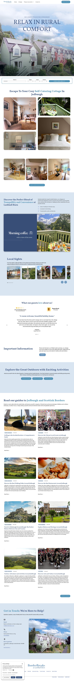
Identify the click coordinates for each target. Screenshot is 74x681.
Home (15, 2)
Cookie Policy (67, 676)
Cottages (20, 2)
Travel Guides (42, 671)
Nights (30, 79)
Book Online (54, 671)
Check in (14, 79)
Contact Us (37, 2)
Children (44, 79)
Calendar (29, 671)
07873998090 (6, 635)
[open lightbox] (20, 113)
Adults (37, 79)
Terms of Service (61, 676)
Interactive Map (35, 671)
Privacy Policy (54, 676)
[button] (29, 2)
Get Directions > (7, 647)
